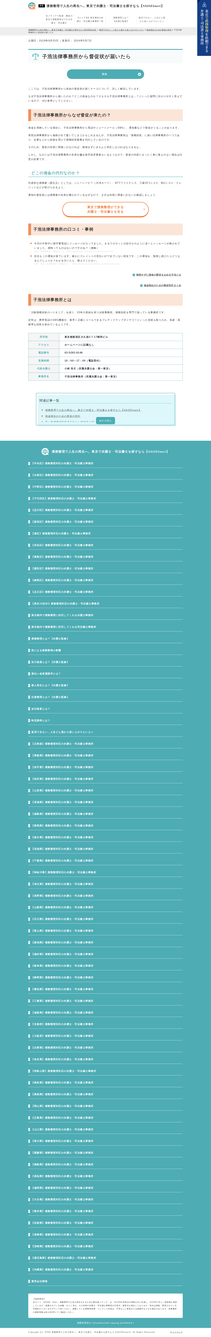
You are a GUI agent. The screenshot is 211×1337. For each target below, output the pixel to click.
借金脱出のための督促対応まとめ (162, 285)
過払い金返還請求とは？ (46, 673)
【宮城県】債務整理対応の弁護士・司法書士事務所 (62, 802)
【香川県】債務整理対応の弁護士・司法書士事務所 (62, 1141)
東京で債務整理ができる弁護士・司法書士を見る (105, 209)
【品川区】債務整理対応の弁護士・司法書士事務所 (62, 510)
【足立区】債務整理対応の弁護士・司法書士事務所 (62, 592)
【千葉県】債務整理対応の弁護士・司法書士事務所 (62, 860)
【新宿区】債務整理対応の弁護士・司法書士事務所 (62, 521)
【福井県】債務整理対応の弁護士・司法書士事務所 (62, 954)
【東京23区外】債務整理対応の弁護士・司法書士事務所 (65, 603)
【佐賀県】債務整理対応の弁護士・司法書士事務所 (62, 1223)
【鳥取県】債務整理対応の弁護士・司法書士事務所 (62, 1082)
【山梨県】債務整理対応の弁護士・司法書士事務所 (62, 907)
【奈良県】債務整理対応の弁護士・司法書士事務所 (62, 1059)
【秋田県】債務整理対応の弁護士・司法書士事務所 (62, 779)
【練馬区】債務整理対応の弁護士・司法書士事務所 (62, 580)
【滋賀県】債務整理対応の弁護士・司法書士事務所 (62, 1012)
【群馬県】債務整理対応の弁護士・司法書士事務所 (62, 825)
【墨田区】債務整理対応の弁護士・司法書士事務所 (62, 568)
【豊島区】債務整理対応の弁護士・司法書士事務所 (62, 556)
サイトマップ (176, 1332)
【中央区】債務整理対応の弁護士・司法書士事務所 (62, 463)
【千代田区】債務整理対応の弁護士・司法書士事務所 (63, 498)
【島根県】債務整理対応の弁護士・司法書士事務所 (62, 1094)
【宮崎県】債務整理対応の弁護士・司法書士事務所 (62, 1246)
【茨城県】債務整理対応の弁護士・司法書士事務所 (62, 849)
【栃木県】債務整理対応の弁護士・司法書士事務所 (62, 837)
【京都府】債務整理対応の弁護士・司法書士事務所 (62, 1024)
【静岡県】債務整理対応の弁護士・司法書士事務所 (62, 977)
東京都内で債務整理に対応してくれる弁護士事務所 (62, 615)
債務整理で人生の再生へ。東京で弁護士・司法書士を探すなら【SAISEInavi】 (105, 6)
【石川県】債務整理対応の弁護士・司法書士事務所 (62, 919)
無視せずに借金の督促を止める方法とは (158, 274)
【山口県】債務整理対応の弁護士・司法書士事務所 (62, 1129)
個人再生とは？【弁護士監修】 (50, 685)
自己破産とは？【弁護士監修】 (50, 662)
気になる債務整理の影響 (46, 650)
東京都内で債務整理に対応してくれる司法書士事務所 (63, 627)
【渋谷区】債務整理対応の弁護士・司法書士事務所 (62, 545)
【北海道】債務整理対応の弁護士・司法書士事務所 (62, 743)
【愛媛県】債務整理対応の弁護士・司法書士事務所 (62, 1152)
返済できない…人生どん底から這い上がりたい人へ (62, 732)
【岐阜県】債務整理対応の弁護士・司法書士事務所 (62, 965)
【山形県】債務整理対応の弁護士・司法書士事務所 (62, 790)
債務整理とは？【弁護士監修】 (50, 638)
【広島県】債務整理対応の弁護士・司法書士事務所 (62, 1117)
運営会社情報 (39, 1281)
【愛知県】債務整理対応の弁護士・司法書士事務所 (62, 989)
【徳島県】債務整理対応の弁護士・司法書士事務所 (62, 1164)
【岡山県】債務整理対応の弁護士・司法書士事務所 (62, 1106)
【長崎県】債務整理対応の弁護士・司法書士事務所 (62, 1234)
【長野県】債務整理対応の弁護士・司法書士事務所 (62, 895)
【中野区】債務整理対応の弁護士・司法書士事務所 (62, 486)
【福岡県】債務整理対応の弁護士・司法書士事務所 (62, 1188)
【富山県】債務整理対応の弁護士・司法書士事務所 (62, 930)
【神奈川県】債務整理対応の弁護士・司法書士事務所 (63, 872)
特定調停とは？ (40, 720)
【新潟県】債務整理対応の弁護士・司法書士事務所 (62, 942)
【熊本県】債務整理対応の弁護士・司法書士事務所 (62, 1211)
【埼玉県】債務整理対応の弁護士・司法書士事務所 (62, 884)
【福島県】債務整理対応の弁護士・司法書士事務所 (62, 814)
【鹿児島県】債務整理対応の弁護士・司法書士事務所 (63, 1258)
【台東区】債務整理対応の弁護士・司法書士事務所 (62, 475)
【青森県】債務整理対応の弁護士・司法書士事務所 (62, 755)
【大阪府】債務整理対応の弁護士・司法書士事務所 (62, 1036)
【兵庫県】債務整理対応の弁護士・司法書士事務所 (62, 1047)
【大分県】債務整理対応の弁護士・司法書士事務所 (62, 1199)
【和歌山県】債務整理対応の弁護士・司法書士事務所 (63, 1071)
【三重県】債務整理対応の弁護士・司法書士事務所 (62, 1001)
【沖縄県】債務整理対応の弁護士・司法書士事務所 (62, 1269)
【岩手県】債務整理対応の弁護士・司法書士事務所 (62, 767)
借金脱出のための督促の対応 (62, 416)
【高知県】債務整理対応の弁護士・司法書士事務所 (62, 1176)
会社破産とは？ (40, 708)
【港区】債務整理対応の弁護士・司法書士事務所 (61, 533)
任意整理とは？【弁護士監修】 (50, 697)
